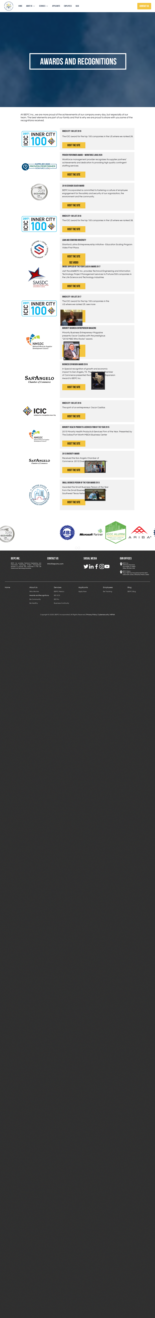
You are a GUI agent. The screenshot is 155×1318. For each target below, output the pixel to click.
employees (68, 6)
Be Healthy (33, 603)
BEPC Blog (132, 591)
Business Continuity (61, 603)
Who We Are (34, 591)
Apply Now (82, 591)
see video (73, 263)
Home (20, 6)
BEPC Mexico (59, 591)
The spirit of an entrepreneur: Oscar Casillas (83, 407)
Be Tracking (107, 591)
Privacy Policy (91, 615)
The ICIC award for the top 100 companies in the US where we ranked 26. (97, 136)
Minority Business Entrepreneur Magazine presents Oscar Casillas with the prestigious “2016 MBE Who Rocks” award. (83, 335)
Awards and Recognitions (39, 595)
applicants (56, 6)
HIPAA (112, 615)
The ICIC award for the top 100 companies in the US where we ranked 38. (97, 220)
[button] (30, 6)
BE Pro (56, 599)
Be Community (35, 599)
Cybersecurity (103, 615)
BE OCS (57, 595)
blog (77, 6)
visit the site (73, 145)
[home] (9, 6)
